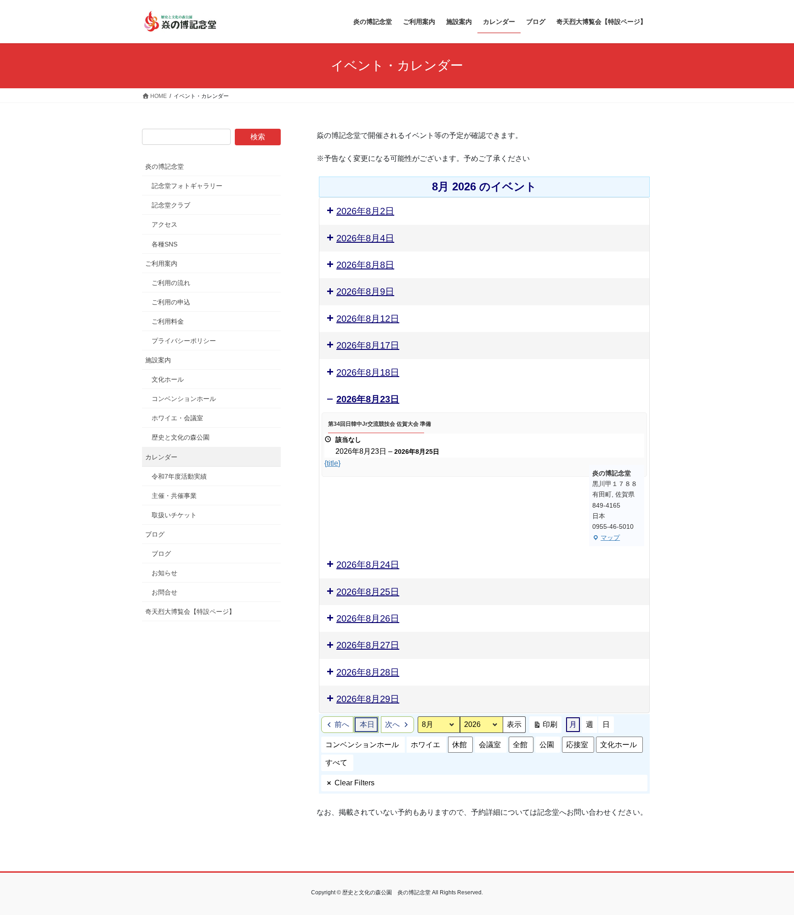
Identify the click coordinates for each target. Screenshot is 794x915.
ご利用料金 (168, 321)
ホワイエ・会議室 (177, 418)
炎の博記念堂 (164, 166)
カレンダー (161, 457)
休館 (459, 745)
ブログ (154, 534)
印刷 (545, 727)
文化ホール (618, 745)
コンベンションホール (362, 745)
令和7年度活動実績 (179, 476)
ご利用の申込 (171, 302)
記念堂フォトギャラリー (187, 185)
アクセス (164, 224)
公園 (546, 745)
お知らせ (164, 573)
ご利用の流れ (171, 282)
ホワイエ (425, 745)
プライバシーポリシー (184, 340)
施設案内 (158, 360)
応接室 (577, 745)
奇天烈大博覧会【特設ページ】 (190, 611)
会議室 (490, 745)
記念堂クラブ (171, 205)
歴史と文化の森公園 (181, 437)
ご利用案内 (161, 263)
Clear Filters (354, 783)
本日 (367, 724)
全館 (520, 745)
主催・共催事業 (174, 495)
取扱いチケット (174, 515)
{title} (332, 463)
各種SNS (164, 244)
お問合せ (164, 592)
